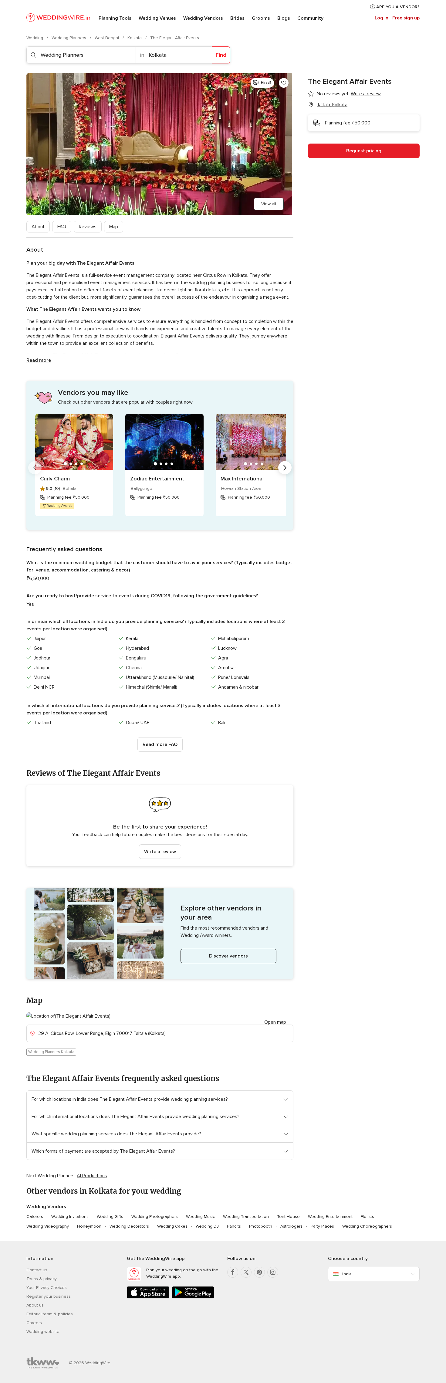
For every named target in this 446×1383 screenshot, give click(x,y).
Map (113, 227)
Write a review (160, 852)
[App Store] (148, 1297)
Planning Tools (115, 18)
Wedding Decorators (129, 1226)
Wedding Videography (47, 1226)
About (38, 227)
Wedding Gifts (110, 1216)
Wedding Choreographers (367, 1226)
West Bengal (107, 37)
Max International (242, 478)
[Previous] (35, 467)
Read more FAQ (160, 744)
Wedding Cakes (172, 1226)
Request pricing (363, 151)
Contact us (36, 1270)
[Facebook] (232, 1272)
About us (35, 1305)
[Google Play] (193, 1297)
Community (310, 18)
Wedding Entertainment (330, 1216)
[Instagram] (272, 1272)
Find (221, 55)
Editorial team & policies (49, 1314)
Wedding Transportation (246, 1216)
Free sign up (406, 18)
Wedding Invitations (70, 1216)
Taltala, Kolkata (332, 105)
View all (268, 203)
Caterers (34, 1216)
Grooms (261, 18)
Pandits (234, 1226)
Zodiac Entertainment (157, 478)
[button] (159, 825)
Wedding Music (200, 1216)
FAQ (61, 227)
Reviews (87, 227)
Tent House (288, 1216)
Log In (381, 18)
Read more (38, 360)
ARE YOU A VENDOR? (397, 6)
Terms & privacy (41, 1278)
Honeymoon (89, 1226)
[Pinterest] (259, 1272)
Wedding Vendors (203, 18)
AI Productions (92, 1176)
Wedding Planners (69, 37)
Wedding (35, 37)
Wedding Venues (157, 18)
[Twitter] (246, 1272)
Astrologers (291, 1226)
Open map (275, 1022)
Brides (237, 18)
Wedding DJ (207, 1226)
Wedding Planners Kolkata (51, 1051)
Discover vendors (228, 956)
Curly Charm (55, 478)
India (347, 1273)
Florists (367, 1216)
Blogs (283, 18)
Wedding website (42, 1331)
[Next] (285, 467)
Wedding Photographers (154, 1216)
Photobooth (260, 1226)
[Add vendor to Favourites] (284, 83)
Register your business (48, 1296)
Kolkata (135, 37)
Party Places (322, 1226)
